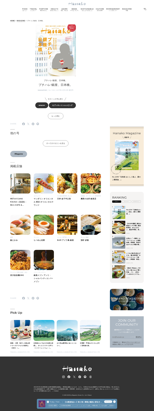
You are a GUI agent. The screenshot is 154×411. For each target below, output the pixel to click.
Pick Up (16, 312)
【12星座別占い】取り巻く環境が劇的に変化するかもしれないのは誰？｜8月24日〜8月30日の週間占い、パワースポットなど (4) (83, 402)
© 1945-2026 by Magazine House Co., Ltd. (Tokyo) (77, 395)
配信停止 (138, 337)
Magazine (42, 90)
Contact (56, 391)
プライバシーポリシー (133, 342)
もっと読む (55, 116)
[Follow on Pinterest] (79, 377)
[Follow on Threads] (90, 377)
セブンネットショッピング (62, 105)
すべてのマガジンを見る (55, 143)
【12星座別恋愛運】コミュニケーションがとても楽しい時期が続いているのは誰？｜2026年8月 (85, 405)
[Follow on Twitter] (74, 377)
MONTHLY (136, 201)
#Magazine (18, 154)
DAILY (116, 201)
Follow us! (127, 305)
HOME (12, 21)
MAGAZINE (21, 21)
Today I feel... (55, 402)
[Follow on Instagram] (63, 377)
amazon (42, 105)
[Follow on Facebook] (69, 377)
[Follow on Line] (85, 377)
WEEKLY (126, 201)
